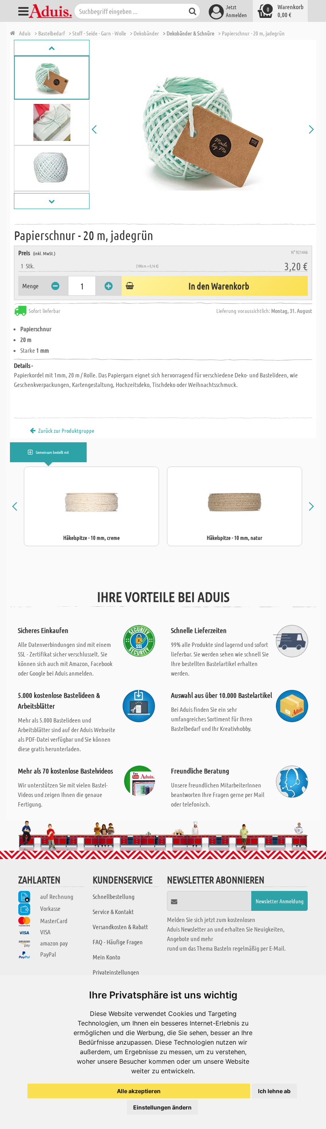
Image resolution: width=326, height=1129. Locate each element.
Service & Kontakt (113, 911)
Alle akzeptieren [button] (139, 1091)
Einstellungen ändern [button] (162, 1107)
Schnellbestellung (113, 896)
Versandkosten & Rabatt (120, 926)
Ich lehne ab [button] (274, 1091)
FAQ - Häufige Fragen (118, 941)
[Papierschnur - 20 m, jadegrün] (202, 129)
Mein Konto (106, 957)
